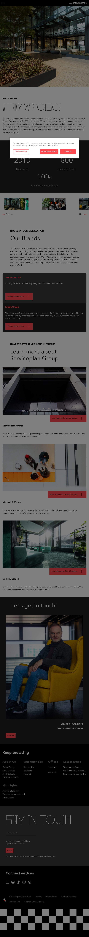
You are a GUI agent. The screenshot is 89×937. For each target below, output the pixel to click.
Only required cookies (49, 151)
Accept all (68, 151)
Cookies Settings (21, 151)
